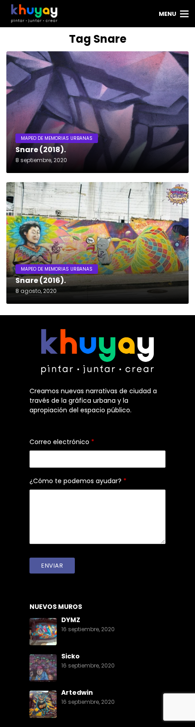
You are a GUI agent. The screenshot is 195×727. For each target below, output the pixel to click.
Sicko (70, 656)
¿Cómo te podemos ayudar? (78, 481)
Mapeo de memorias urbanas (57, 138)
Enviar (52, 565)
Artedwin (77, 692)
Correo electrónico (61, 442)
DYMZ (70, 619)
